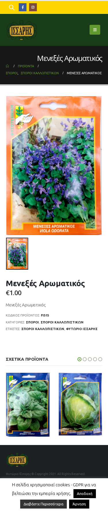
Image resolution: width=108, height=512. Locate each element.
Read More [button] (40, 431)
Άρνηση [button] (79, 504)
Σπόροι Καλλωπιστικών (42, 329)
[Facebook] (22, 7)
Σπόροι (32, 322)
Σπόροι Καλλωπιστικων (62, 322)
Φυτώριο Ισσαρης (82, 329)
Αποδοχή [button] (84, 493)
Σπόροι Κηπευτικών (36, 406)
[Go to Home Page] (8, 66)
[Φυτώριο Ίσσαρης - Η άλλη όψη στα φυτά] (21, 30)
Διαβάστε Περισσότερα (43, 504)
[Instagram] (33, 7)
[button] (79, 359)
